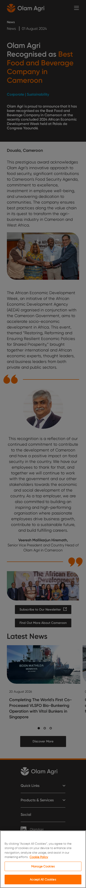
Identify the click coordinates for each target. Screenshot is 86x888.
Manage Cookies (43, 866)
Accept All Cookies (43, 879)
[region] (43, 859)
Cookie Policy (39, 857)
